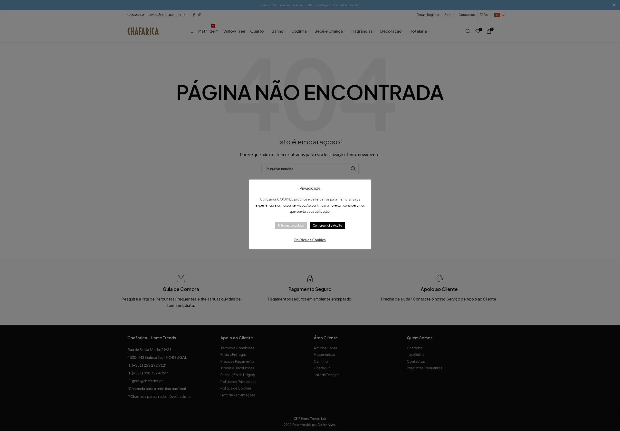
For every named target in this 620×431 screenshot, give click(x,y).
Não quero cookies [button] (291, 225)
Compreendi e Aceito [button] (327, 225)
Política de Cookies (310, 240)
